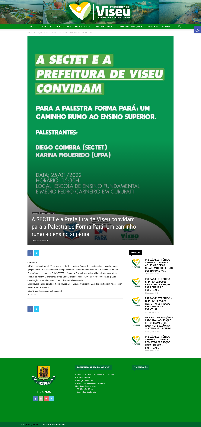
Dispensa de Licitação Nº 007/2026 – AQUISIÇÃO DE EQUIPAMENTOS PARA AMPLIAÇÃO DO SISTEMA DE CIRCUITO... (159, 323)
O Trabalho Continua (47, 213)
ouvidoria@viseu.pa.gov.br (93, 383)
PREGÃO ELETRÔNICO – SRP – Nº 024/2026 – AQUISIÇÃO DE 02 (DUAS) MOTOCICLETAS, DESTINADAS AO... (159, 265)
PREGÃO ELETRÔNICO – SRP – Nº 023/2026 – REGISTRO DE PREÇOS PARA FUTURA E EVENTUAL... (158, 284)
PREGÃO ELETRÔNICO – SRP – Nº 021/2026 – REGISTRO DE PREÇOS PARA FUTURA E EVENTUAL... (158, 342)
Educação (38, 32)
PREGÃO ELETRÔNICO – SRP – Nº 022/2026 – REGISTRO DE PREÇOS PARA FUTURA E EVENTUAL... (158, 304)
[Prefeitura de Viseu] (100, 12)
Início (29, 32)
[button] (197, 29)
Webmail (166, 26)
